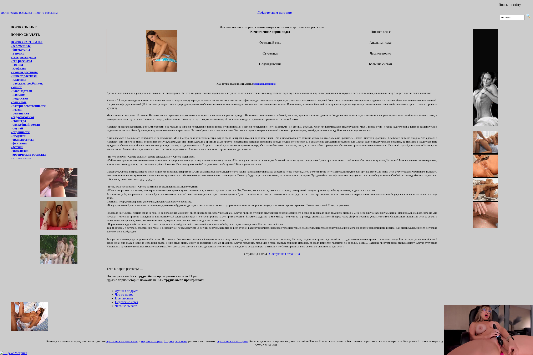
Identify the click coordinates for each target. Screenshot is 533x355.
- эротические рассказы (28, 154)
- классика (18, 79)
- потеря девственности (28, 106)
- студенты (18, 136)
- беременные (21, 46)
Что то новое (124, 294)
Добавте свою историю (274, 12)
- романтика (20, 113)
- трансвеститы (22, 139)
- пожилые (18, 102)
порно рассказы (46, 12)
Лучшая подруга (126, 291)
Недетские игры (126, 302)
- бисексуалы (20, 49)
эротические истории (232, 341)
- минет (16, 87)
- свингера (18, 121)
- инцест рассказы (24, 76)
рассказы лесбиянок (264, 83)
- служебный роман (25, 124)
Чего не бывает (126, 306)
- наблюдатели (21, 91)
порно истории (152, 341)
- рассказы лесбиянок (27, 83)
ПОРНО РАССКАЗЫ (26, 42)
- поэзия (16, 109)
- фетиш (17, 147)
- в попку (17, 53)
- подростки (19, 98)
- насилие (18, 94)
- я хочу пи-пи (21, 158)
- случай (17, 128)
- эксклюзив (20, 151)
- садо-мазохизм (22, 117)
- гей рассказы (21, 61)
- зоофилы (18, 68)
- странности (20, 132)
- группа (17, 64)
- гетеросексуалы (23, 57)
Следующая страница (284, 254)
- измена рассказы (24, 72)
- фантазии (19, 143)
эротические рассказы (16, 12)
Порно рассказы (175, 341)
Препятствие (124, 298)
